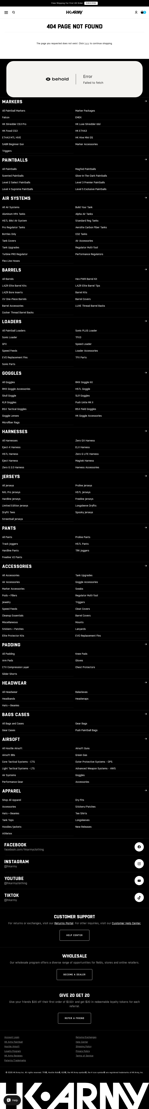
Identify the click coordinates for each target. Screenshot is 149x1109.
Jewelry (6, 602)
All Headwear (9, 692)
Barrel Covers (83, 299)
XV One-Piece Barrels (14, 299)
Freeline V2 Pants (12, 557)
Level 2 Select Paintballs (16, 182)
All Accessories (10, 575)
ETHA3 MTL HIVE (11, 137)
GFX (4, 344)
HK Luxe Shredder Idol (87, 124)
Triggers (7, 150)
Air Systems (9, 775)
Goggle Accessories (86, 582)
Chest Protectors (85, 667)
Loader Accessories (86, 350)
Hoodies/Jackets (11, 826)
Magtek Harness (84, 460)
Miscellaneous (10, 622)
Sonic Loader (9, 337)
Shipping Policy (83, 1046)
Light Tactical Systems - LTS (18, 768)
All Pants (7, 537)
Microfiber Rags (11, 422)
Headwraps (81, 698)
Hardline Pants (10, 550)
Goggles (80, 775)
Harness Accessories (87, 467)
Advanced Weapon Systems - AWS (95, 768)
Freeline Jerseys (84, 498)
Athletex (7, 833)
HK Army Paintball (13, 1042)
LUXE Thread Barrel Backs (90, 305)
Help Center (74, 935)
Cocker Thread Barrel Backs (18, 312)
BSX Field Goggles (85, 409)
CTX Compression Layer (15, 667)
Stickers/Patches (85, 806)
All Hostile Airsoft (12, 748)
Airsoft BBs (8, 755)
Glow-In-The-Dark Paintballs (91, 175)
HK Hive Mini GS (84, 137)
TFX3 (78, 337)
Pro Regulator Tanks (13, 227)
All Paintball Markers (13, 110)
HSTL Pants (82, 543)
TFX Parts (81, 357)
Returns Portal (63, 923)
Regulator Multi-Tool (86, 247)
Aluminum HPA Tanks (13, 213)
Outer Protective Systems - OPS (93, 761)
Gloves (79, 660)
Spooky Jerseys (84, 512)
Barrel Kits (81, 292)
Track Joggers (10, 543)
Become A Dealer (74, 974)
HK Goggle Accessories (88, 415)
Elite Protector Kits (13, 635)
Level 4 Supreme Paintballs (17, 189)
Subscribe (91, 3)
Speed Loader (83, 344)
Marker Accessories (86, 144)
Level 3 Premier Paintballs (90, 182)
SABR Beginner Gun (13, 144)
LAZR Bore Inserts (12, 292)
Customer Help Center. (126, 923)
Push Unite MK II (84, 402)
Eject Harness (10, 460)
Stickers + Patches (13, 629)
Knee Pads (81, 653)
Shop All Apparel (11, 800)
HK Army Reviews (13, 1055)
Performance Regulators (89, 254)
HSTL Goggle (82, 388)
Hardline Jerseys (11, 498)
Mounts (79, 622)
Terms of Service (84, 1055)
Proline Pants (82, 537)
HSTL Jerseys (82, 492)
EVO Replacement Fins (15, 357)
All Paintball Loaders (13, 330)
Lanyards (80, 629)
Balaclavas (81, 692)
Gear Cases (8, 730)
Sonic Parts (8, 364)
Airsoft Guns (82, 748)
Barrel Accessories (12, 305)
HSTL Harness (10, 454)
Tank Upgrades (10, 247)
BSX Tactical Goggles (14, 409)
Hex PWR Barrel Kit (86, 279)
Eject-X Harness (11, 447)
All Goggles (8, 382)
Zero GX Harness (85, 440)
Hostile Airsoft (11, 1046)
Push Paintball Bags (86, 730)
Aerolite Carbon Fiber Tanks (91, 227)
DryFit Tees (8, 512)
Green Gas (81, 755)
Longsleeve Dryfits (85, 505)
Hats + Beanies (10, 705)
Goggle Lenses (10, 415)
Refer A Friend (74, 1018)
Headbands (8, 698)
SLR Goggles (82, 395)
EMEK (78, 117)
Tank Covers (9, 240)
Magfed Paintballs (85, 169)
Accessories (82, 781)
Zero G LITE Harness (87, 454)
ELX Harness (82, 447)
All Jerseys (8, 485)
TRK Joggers (82, 550)
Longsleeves (82, 820)
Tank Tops (8, 820)
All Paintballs (9, 169)
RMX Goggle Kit (84, 382)
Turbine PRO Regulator (15, 254)
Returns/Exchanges (86, 1037)
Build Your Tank (83, 207)
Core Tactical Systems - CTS (18, 761)
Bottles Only (9, 234)
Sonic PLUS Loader (86, 330)
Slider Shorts (9, 673)
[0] (142, 12)
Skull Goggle (9, 395)
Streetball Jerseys (12, 519)
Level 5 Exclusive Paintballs (90, 189)
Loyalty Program (12, 1051)
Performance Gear (12, 781)
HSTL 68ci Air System (14, 220)
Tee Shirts (81, 813)
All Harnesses (10, 440)
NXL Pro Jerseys (11, 492)
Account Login (11, 1037)
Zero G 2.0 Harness (13, 467)
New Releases (83, 826)
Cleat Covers (82, 608)
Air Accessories (84, 240)
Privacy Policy (83, 1051)
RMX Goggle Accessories (16, 388)
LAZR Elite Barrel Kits (14, 285)
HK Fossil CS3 (10, 130)
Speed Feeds (9, 350)
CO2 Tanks (81, 234)
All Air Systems (10, 207)
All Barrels (8, 279)
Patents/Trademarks (15, 1060)
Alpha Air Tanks (84, 213)
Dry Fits (79, 800)
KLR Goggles (9, 402)
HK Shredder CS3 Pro (14, 124)
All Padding (8, 653)
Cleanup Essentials (12, 615)
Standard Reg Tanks (86, 220)
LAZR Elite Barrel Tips (87, 285)
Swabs (79, 588)
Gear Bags (81, 723)
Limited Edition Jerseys (15, 505)
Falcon (5, 117)
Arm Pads (7, 660)
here (86, 43)
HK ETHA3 (81, 130)
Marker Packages (85, 110)
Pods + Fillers (9, 595)
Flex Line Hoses (11, 260)
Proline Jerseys (83, 485)
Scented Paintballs (13, 175)
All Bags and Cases (13, 723)
